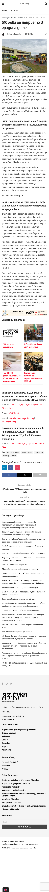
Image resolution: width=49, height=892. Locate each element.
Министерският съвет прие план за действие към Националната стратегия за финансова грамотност (24, 646)
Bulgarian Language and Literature (16, 784)
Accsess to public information (13, 841)
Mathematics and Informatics (14, 790)
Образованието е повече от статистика (20, 569)
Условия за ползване (10, 844)
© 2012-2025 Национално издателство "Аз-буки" (19, 848)
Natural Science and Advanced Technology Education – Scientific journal (24, 795)
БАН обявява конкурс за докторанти (18, 632)
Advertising (6, 750)
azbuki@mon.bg (9, 421)
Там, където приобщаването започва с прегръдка (23, 553)
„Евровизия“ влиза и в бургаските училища (20, 610)
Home (4, 11)
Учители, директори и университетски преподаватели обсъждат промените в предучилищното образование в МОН (19, 525)
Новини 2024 (22, 18)
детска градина (13, 452)
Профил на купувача (30, 844)
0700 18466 (14, 413)
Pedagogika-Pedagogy (10, 787)
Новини (13, 18)
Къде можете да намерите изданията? (19, 730)
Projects (5, 746)
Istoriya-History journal (11, 803)
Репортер (39, 452)
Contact (5, 740)
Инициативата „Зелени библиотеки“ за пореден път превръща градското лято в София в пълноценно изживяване (23, 617)
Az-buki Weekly (24, 4)
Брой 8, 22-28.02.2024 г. (37, 18)
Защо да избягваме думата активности (19, 599)
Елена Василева (15, 34)
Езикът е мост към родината (14, 565)
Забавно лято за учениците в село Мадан (20, 588)
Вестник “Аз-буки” (10, 762)
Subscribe (6, 743)
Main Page (5, 18)
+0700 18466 (6, 712)
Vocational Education (10, 799)
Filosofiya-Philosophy (10, 809)
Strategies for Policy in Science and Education (20, 780)
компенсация (27, 452)
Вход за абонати (9, 733)
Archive (5, 769)
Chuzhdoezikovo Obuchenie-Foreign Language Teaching (24, 806)
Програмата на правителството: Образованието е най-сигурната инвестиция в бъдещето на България (24, 656)
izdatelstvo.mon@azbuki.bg (21, 418)
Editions (14, 11)
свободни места (9, 456)
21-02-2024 (29, 34)
